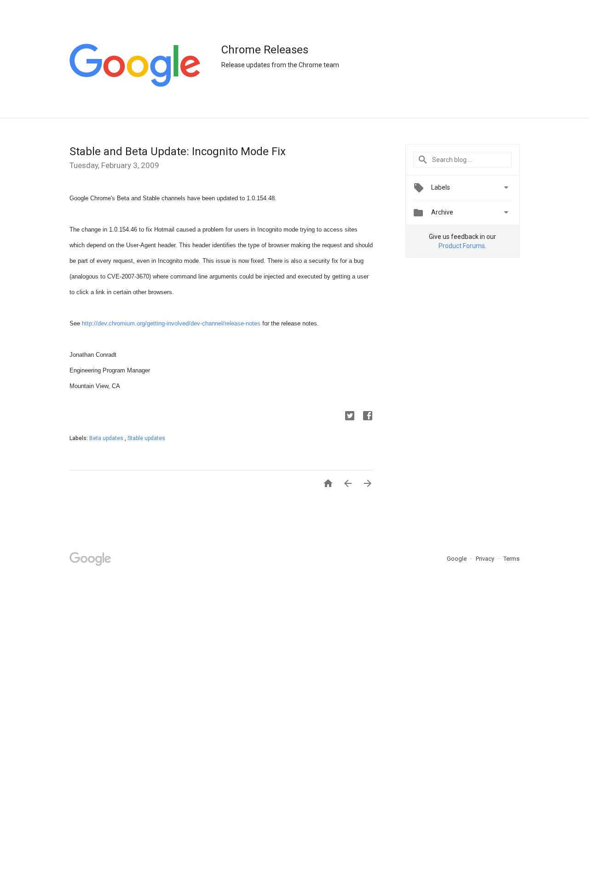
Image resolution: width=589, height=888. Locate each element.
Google (457, 558)
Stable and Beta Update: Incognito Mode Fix (177, 151)
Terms (511, 558)
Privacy (486, 558)
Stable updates (146, 438)
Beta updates (107, 438)
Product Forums (462, 246)
